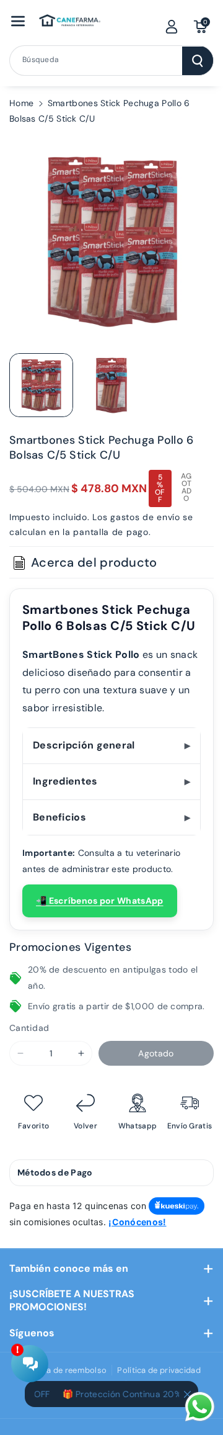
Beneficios (59, 817)
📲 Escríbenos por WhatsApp (100, 900)
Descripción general (84, 745)
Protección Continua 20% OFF (132, 1394)
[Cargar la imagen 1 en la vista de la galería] (41, 385)
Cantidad (29, 1027)
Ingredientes (65, 781)
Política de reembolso (64, 1370)
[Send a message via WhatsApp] (200, 1407)
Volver (85, 1126)
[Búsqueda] (197, 61)
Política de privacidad (159, 1370)
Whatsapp (137, 1126)
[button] (18, 21)
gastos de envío (145, 517)
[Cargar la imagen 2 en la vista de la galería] (111, 385)
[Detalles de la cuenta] (171, 26)
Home (21, 103)
